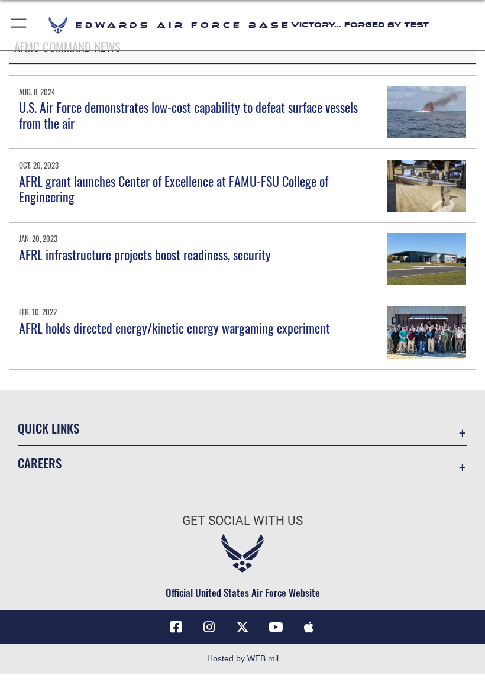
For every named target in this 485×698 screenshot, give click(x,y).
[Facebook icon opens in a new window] (176, 627)
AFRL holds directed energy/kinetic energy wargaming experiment (174, 327)
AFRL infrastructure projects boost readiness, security (145, 254)
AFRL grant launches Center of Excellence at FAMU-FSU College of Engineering (173, 189)
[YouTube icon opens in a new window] (275, 627)
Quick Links (48, 428)
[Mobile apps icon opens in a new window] (309, 627)
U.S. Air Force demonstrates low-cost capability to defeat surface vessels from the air (188, 115)
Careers (40, 463)
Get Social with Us (242, 520)
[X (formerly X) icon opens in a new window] (242, 627)
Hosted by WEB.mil (243, 658)
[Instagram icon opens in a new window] (209, 627)
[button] (19, 25)
